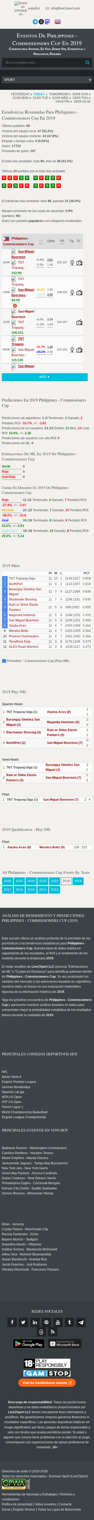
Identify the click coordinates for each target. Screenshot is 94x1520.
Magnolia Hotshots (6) (63, 722)
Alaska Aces (17, 625)
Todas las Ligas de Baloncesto (59, 1509)
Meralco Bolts (18, 631)
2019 (66, 881)
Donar (6, 1509)
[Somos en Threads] (41, 21)
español (33, 8)
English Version (24, 1509)
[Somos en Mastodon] (47, 21)
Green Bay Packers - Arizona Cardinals (29, 1173)
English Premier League (19, 1082)
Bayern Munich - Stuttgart (20, 1239)
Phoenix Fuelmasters (24, 636)
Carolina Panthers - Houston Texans (27, 1153)
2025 (19, 881)
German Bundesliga (16, 1087)
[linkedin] (35, 1322)
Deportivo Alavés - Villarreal (21, 1244)
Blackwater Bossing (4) (23, 732)
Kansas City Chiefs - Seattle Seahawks (29, 1188)
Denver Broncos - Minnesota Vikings (28, 1193)
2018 (78, 881)
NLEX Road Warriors (24, 647)
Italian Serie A (11, 1077)
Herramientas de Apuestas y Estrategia (29, 1494)
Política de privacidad (17, 1504)
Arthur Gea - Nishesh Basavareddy (26, 1254)
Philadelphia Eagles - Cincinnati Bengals (31, 1183)
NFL (5, 1072)
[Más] (14, 305)
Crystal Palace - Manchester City (25, 1229)
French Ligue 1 (12, 1107)
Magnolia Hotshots (22, 615)
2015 (31, 890)
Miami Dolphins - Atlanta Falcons (25, 1158)
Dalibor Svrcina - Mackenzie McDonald (29, 1249)
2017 (7, 890)
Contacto (65, 1504)
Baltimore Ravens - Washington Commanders (34, 1148)
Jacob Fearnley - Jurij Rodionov (24, 1264)
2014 (42, 890)
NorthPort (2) (16, 743)
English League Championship (24, 1117)
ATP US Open (11, 1102)
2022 (54, 881)
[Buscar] (88, 62)
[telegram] (81, 1322)
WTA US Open (12, 1097)
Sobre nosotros (45, 1504)
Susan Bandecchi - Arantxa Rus (24, 1259)
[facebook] (12, 1322)
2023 (42, 881)
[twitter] (23, 1322)
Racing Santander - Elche (20, 1234)
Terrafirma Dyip (20, 641)
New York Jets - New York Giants (25, 1168)
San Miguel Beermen (24, 620)
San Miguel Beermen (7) (65, 743)
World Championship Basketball (25, 1112)
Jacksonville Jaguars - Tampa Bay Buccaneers (35, 1163)
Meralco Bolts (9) (52, 847)
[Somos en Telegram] (35, 21)
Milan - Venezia (13, 1224)
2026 (7, 881)
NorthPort (15, 584)
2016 (19, 890)
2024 (31, 881)
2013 (54, 890)
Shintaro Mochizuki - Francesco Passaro (30, 1269)
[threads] (41, 1332)
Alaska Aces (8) (59, 712)
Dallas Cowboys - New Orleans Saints (29, 1178)
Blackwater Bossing (23, 599)
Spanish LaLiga (13, 1092)
